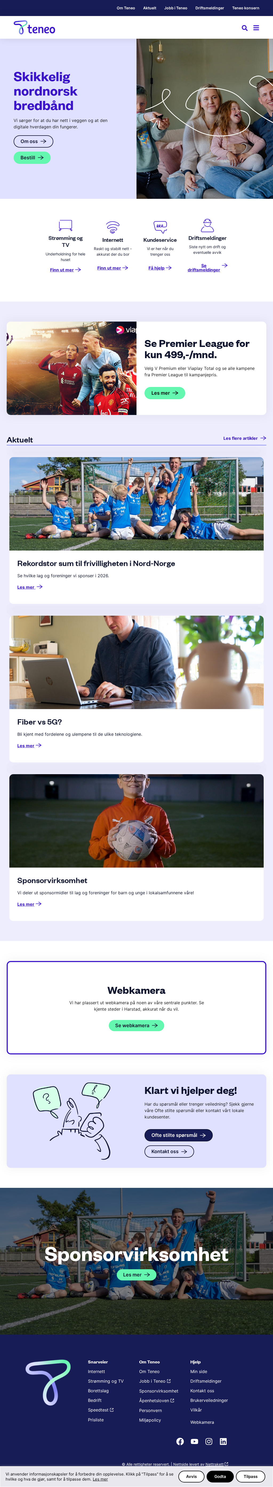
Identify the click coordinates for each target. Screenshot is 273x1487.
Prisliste (96, 1419)
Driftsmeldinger (209, 8)
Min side (198, 1371)
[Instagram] (209, 1444)
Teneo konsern (245, 8)
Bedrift (95, 1400)
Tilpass (251, 1476)
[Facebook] (180, 1444)
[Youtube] (195, 1444)
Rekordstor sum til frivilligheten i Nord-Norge (96, 563)
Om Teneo (126, 8)
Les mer (100, 1479)
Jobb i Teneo (175, 8)
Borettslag (98, 1390)
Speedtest (98, 1410)
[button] (245, 29)
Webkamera (202, 1422)
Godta (220, 1476)
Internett (96, 1371)
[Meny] (256, 28)
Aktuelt (149, 8)
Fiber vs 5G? (39, 721)
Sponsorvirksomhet (52, 880)
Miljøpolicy (150, 1420)
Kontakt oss (202, 1390)
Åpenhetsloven (154, 1400)
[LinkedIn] (223, 1444)
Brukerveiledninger (209, 1400)
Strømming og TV (106, 1381)
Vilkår (196, 1410)
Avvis (191, 1476)
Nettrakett (215, 1464)
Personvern (150, 1410)
